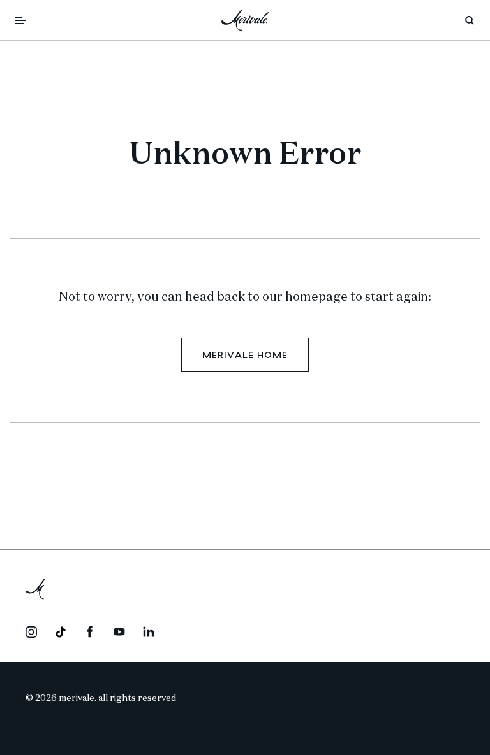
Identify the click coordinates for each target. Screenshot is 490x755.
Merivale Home (245, 355)
